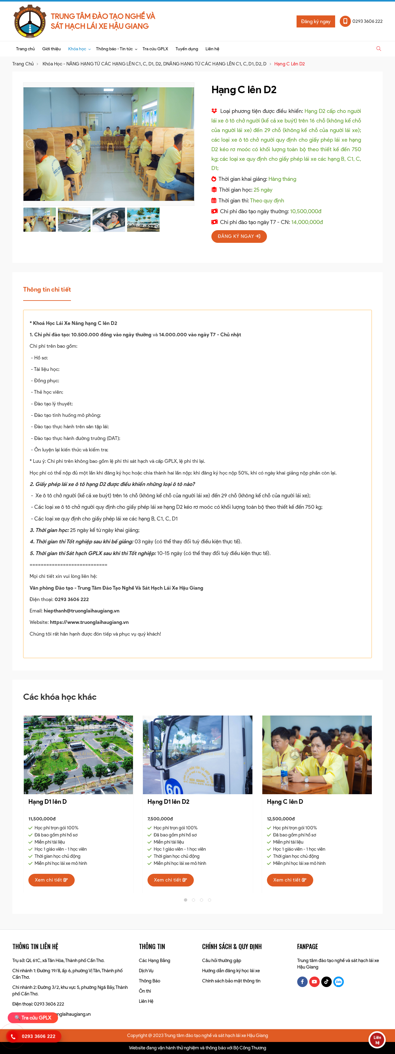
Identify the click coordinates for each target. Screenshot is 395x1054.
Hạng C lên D (166, 801)
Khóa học (77, 49)
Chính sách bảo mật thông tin (231, 981)
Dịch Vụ (146, 970)
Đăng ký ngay (316, 21)
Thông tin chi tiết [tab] (47, 289)
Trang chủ (25, 49)
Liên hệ (212, 49)
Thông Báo (149, 981)
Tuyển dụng (187, 49)
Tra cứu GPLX (155, 49)
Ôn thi (145, 991)
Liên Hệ (146, 1001)
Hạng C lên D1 (286, 801)
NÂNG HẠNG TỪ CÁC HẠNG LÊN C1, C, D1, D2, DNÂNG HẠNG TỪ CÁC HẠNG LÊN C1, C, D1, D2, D (166, 64)
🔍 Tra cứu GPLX (32, 1018)
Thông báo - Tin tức (114, 49)
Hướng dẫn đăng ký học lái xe (231, 970)
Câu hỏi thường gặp (221, 960)
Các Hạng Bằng (154, 960)
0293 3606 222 (72, 599)
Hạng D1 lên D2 (49, 801)
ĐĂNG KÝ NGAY (237, 236)
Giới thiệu (51, 49)
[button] (379, 49)
